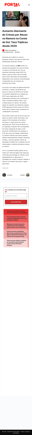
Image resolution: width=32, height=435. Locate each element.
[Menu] (29, 5)
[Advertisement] (17, 264)
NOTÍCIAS (17, 52)
